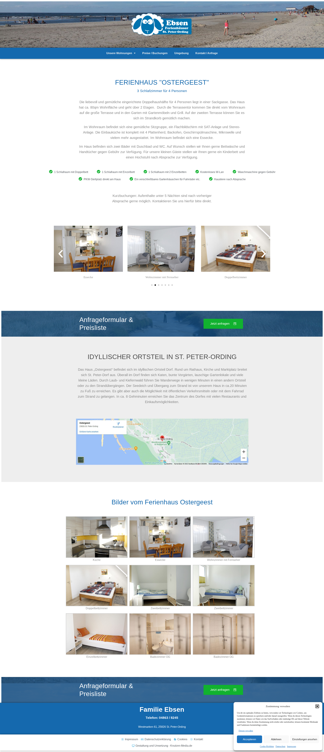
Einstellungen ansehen (304, 739)
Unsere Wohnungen (119, 53)
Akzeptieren (249, 739)
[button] (317, 706)
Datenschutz (280, 746)
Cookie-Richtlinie (267, 746)
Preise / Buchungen (155, 53)
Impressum (291, 746)
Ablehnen (276, 739)
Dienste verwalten (246, 731)
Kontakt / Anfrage (206, 53)
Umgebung (181, 53)
